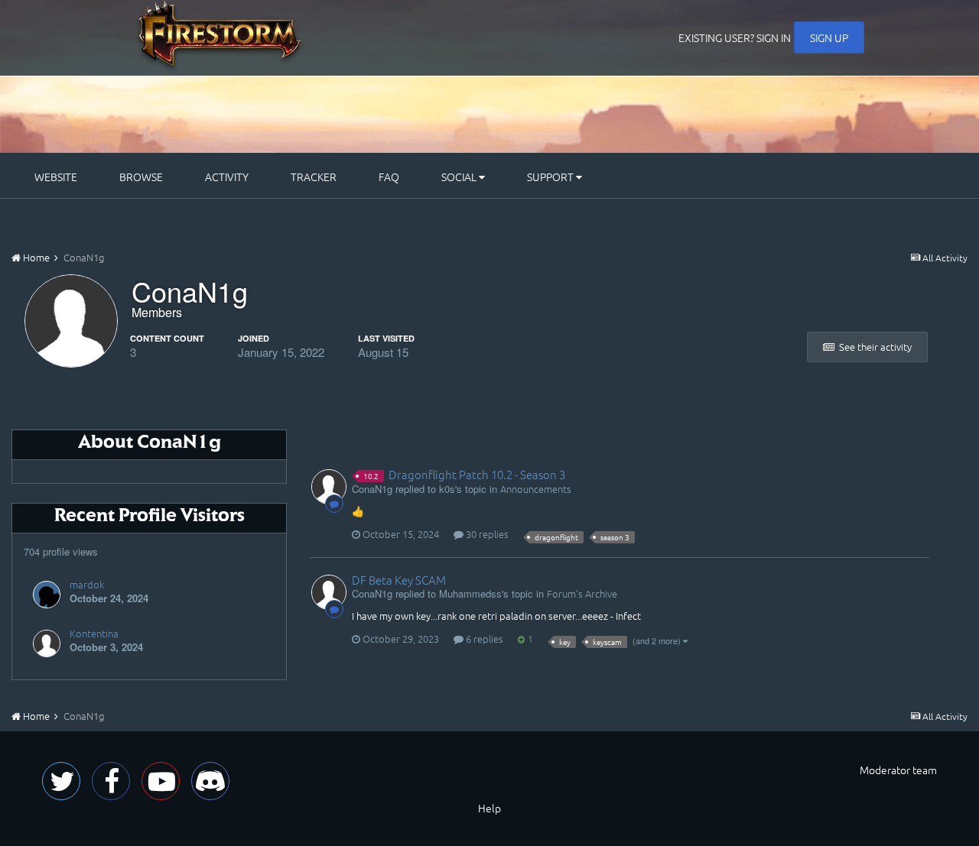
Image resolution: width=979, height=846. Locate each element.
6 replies (483, 638)
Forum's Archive (582, 593)
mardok (87, 584)
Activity (227, 176)
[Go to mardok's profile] (46, 594)
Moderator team (898, 769)
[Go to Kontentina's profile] (46, 643)
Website (55, 176)
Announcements (535, 488)
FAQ (389, 176)
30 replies (486, 534)
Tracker (314, 176)
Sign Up (829, 37)
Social (460, 176)
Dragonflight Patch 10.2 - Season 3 (477, 474)
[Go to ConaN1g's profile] (328, 486)
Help (489, 807)
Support (551, 176)
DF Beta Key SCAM (399, 580)
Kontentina (94, 633)
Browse (141, 176)
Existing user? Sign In (734, 37)
